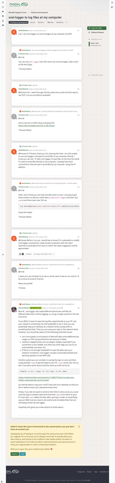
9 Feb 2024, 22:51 (40, 150)
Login (22, 454)
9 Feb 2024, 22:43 (40, 89)
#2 (78, 54)
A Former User (23, 54)
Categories (81, 472)
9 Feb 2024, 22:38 (41, 54)
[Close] (79, 426)
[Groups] (3, 25)
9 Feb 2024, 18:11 (40, 31)
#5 (78, 150)
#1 (78, 31)
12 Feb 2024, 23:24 (42, 268)
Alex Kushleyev (23, 308)
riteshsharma (23, 30)
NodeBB (87, 480)
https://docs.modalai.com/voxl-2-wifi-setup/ (36, 125)
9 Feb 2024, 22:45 (41, 115)
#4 (78, 115)
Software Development (19, 22)
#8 (78, 268)
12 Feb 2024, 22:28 (41, 237)
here (30, 64)
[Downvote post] (77, 39)
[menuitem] (112, 3)
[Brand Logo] (19, 5)
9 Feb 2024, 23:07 (41, 187)
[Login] (112, 3)
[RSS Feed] (67, 22)
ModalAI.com (104, 472)
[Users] (3, 21)
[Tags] (3, 12)
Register (15, 454)
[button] (3, 254)
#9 (78, 308)
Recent (89, 472)
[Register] (112, 7)
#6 (78, 187)
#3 (78, 89)
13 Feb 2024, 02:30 (55, 308)
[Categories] (3, 3)
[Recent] (3, 7)
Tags (95, 472)
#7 (78, 237)
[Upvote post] (69, 39)
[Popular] (3, 16)
